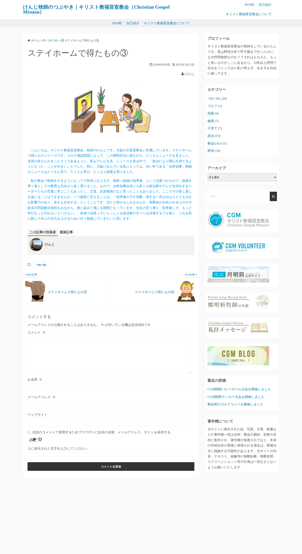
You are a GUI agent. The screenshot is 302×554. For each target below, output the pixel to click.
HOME (250, 4)
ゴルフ (212, 106)
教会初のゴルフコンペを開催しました (235, 404)
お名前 (35, 379)
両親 (210, 113)
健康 (210, 121)
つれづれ (41, 264)
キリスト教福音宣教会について (249, 14)
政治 (210, 136)
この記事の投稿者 (43, 232)
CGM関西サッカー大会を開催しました (235, 397)
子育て (212, 128)
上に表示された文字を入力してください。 (59, 448)
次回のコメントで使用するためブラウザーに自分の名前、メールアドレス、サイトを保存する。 (103, 432)
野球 (210, 151)
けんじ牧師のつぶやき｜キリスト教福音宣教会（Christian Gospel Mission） (96, 9)
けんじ (189, 74)
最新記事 (66, 232)
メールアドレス (41, 397)
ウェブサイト (37, 414)
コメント (37, 332)
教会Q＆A (214, 143)
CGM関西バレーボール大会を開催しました (239, 389)
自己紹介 (265, 4)
